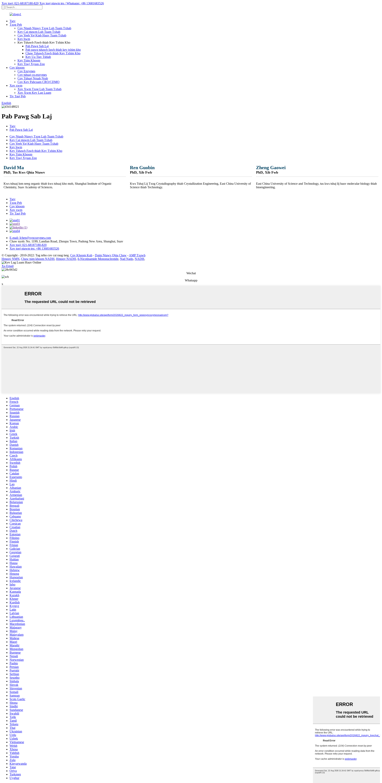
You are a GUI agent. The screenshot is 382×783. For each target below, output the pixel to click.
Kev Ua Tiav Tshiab (38, 57)
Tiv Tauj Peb (18, 96)
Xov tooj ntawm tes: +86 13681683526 (34, 248)
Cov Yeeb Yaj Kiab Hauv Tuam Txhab (42, 35)
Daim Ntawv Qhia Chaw (111, 255)
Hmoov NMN (10, 259)
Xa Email (8, 266)
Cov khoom (17, 67)
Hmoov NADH (66, 259)
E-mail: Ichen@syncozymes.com (30, 237)
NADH (139, 259)
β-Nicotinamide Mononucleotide (98, 259)
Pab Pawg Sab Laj (37, 46)
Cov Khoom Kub (81, 255)
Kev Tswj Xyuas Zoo (31, 64)
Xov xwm (16, 85)
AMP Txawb (137, 255)
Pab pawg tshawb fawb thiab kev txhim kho (53, 49)
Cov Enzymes (26, 71)
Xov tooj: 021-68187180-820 (20, 3)
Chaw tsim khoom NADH (38, 259)
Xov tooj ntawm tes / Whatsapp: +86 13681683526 (71, 3)
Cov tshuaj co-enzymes (32, 74)
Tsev (13, 21)
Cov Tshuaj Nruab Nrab (33, 78)
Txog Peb (16, 24)
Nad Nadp (126, 259)
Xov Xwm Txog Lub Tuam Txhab (39, 89)
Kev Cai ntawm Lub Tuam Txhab (39, 31)
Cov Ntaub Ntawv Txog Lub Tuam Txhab (44, 28)
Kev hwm (24, 39)
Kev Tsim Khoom (29, 60)
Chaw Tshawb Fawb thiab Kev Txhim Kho (52, 53)
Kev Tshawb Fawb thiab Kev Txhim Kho (36, 150)
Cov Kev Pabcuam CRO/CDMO (38, 82)
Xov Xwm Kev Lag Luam (34, 92)
